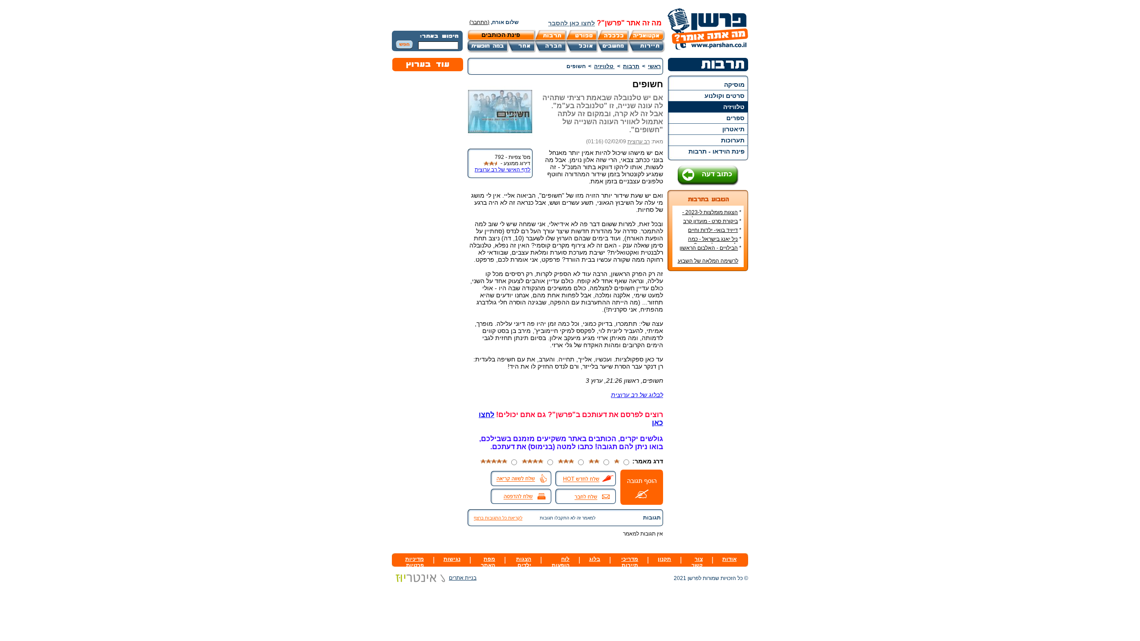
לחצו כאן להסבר (571, 23)
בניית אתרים (462, 578)
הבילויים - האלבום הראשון (709, 248)
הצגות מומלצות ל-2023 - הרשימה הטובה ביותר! (711, 215)
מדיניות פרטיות (414, 562)
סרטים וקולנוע (724, 95)
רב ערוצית (638, 141)
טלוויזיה (734, 106)
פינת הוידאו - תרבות (716, 151)
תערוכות (733, 140)
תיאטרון (733, 129)
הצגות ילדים (523, 562)
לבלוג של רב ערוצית (637, 394)
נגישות (452, 559)
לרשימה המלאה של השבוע (708, 261)
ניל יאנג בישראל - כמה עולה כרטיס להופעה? (714, 242)
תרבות (631, 66)
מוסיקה (734, 84)
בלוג (594, 559)
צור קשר (697, 562)
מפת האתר (488, 562)
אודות (729, 559)
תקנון (664, 559)
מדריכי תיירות (629, 562)
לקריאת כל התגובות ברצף (498, 517)
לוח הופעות (561, 562)
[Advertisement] (708, 410)
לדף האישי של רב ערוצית (502, 169)
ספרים (735, 118)
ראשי (654, 66)
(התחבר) (479, 22)
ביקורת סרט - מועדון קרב (710, 221)
